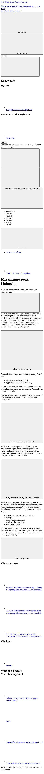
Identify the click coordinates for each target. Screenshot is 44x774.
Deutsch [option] (9, 216)
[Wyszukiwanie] (20, 158)
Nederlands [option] (10, 212)
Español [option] (9, 220)
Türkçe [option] (8, 223)
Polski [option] (8, 225)
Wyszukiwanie (6, 145)
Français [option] (9, 218)
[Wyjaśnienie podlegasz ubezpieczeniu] (20, 303)
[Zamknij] (20, 67)
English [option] (9, 214)
